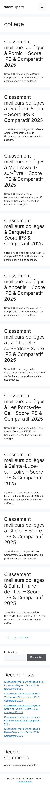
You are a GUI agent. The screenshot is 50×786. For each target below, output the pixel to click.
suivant (23, 637)
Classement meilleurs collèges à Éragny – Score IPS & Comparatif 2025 (22, 721)
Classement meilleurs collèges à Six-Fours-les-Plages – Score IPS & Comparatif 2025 (24, 685)
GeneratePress (25, 781)
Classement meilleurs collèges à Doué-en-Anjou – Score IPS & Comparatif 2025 (24, 108)
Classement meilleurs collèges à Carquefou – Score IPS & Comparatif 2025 (24, 231)
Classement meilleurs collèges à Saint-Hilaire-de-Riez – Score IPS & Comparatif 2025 (24, 588)
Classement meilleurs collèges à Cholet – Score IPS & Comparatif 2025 (24, 530)
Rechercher (10, 652)
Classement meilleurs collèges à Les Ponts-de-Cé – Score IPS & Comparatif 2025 (24, 407)
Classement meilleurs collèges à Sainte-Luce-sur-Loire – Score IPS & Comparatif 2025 (24, 468)
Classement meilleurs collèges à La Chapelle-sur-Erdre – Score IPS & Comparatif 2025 (24, 345)
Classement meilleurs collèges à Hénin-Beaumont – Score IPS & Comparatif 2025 (22, 732)
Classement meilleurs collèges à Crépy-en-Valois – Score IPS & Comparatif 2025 (22, 709)
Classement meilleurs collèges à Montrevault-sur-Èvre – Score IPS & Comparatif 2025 (24, 170)
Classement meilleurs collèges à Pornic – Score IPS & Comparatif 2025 (24, 53)
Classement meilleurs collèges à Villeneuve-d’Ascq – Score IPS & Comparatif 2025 (22, 697)
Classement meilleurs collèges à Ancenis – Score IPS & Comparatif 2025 (24, 287)
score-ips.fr (14, 7)
